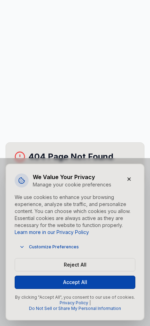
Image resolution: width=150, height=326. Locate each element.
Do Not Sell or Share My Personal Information (75, 308)
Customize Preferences (54, 246)
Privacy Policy (74, 302)
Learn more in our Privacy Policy (52, 232)
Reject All (75, 265)
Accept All (75, 282)
